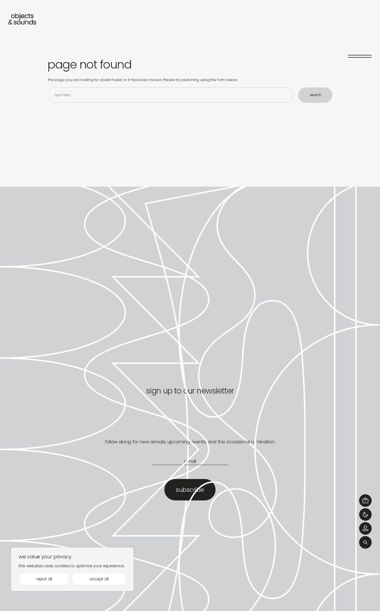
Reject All (44, 579)
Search (315, 94)
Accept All (98, 579)
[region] (72, 569)
